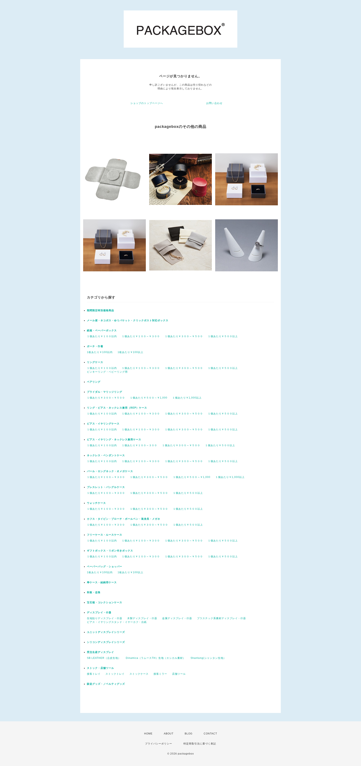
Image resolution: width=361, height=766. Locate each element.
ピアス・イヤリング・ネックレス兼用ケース (114, 439)
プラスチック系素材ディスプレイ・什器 (221, 618)
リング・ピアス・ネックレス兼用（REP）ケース (117, 407)
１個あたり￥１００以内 (102, 336)
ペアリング (93, 381)
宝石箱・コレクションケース (104, 602)
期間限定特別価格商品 (100, 310)
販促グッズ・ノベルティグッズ (106, 683)
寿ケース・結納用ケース (102, 582)
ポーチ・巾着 (95, 346)
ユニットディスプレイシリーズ (106, 632)
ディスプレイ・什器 (99, 612)
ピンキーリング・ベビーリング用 (107, 371)
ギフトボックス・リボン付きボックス (110, 550)
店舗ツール (179, 673)
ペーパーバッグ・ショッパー (104, 566)
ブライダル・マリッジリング (104, 391)
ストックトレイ (115, 673)
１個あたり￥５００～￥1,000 (148, 397)
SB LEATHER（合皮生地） (104, 658)
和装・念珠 (93, 592)
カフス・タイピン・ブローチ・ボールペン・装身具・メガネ (123, 518)
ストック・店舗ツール (100, 668)
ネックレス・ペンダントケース (106, 455)
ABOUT (168, 733)
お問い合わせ (214, 103)
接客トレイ (93, 673)
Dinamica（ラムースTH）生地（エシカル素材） (156, 658)
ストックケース (139, 673)
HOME (148, 733)
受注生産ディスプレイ (100, 652)
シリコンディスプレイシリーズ (106, 642)
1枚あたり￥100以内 (100, 352)
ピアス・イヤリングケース (103, 423)
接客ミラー (160, 673)
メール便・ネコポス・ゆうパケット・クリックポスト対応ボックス (127, 320)
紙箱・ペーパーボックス (102, 330)
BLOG (188, 733)
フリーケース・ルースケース (104, 534)
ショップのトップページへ (146, 103)
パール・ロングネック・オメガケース (110, 471)
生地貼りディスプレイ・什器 (104, 618)
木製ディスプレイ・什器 (142, 618)
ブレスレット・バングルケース (106, 487)
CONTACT (210, 733)
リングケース (95, 362)
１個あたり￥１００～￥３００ (141, 336)
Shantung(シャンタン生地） (208, 658)
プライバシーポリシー (158, 743)
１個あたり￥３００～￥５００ (184, 336)
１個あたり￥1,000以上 (187, 397)
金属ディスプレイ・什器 (177, 618)
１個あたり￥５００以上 (223, 336)
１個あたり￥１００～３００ (139, 445)
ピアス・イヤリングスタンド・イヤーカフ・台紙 (117, 622)
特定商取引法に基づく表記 (199, 743)
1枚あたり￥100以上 (130, 352)
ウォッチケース (96, 503)
